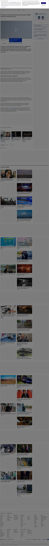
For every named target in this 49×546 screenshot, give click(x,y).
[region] (24, 4)
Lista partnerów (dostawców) (25, 5)
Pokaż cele (43, 5)
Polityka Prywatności (3, 7)
